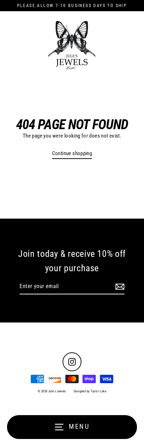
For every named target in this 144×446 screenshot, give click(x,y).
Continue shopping (72, 153)
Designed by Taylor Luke (90, 391)
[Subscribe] (118, 286)
